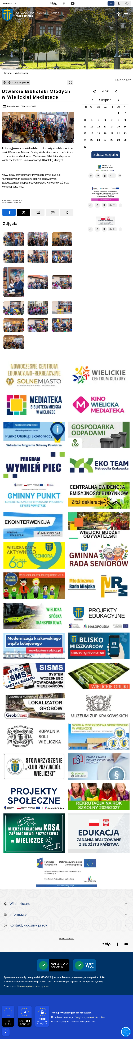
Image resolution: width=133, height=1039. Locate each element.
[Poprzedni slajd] (91, 175)
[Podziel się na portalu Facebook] (9, 212)
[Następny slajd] (97, 175)
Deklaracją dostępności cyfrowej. (33, 986)
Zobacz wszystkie (106, 154)
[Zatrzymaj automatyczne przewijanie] (104, 175)
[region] (105, 122)
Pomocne (7, 3)
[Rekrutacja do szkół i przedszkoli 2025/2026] (105, 167)
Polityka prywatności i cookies (90, 1017)
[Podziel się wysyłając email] (38, 212)
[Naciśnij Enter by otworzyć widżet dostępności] (118, 15)
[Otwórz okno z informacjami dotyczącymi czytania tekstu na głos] (4, 82)
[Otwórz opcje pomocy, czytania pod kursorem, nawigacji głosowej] (125, 1031)
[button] (53, 3)
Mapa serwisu (66, 938)
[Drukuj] (70, 82)
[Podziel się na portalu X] (23, 212)
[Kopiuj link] (66, 212)
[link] (12, 200)
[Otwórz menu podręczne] (126, 15)
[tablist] (119, 3)
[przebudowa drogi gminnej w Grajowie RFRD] (105, 220)
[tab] (111, 3)
